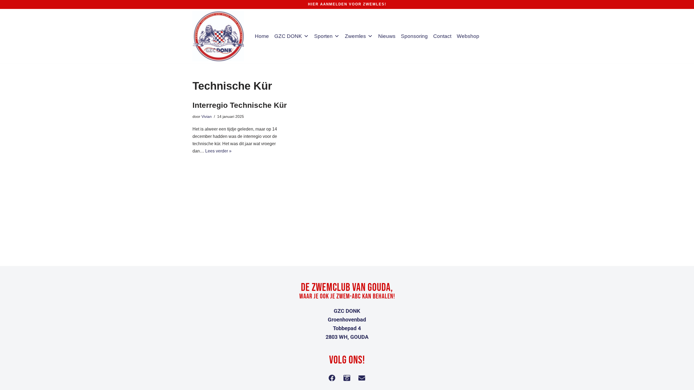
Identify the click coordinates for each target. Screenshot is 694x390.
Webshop (468, 36)
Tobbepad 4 (347, 328)
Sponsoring (414, 36)
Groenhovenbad (347, 319)
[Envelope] (362, 378)
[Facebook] (332, 378)
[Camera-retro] (347, 378)
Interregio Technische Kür (239, 105)
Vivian (206, 116)
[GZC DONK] (218, 36)
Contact (442, 36)
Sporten (323, 36)
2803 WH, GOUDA (347, 337)
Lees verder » (218, 151)
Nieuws (387, 36)
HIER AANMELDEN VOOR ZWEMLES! (347, 4)
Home (262, 36)
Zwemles (355, 36)
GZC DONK (288, 36)
